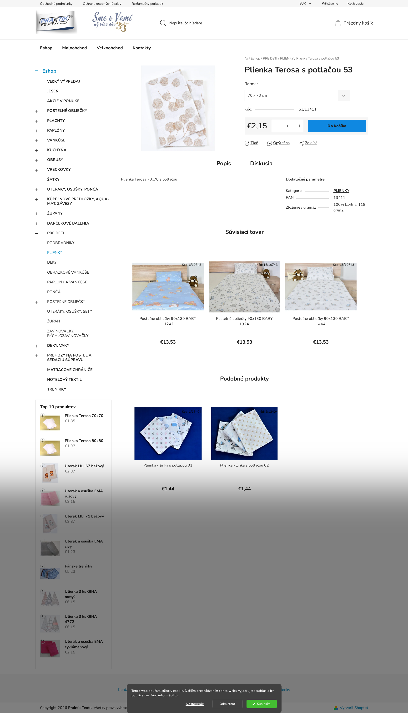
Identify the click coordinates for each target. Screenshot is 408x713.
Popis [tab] (224, 163)
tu (176, 695)
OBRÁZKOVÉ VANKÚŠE (68, 272)
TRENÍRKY (56, 389)
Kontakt (124, 689)
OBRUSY (55, 159)
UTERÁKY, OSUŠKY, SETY (69, 311)
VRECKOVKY (59, 169)
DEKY (52, 262)
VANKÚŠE (56, 140)
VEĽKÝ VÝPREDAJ (63, 81)
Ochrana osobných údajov (102, 3)
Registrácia (355, 3)
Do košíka (336, 126)
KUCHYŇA (56, 150)
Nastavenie (195, 704)
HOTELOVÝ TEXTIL (64, 379)
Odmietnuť (227, 704)
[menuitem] (46, 48)
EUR (303, 3)
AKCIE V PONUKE (63, 101)
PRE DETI (55, 233)
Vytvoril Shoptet (354, 707)
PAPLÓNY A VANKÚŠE (67, 282)
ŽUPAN (53, 321)
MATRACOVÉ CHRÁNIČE (70, 369)
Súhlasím (264, 704)
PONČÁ (54, 292)
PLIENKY (54, 252)
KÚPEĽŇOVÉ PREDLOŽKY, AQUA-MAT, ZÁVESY (78, 201)
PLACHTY (56, 120)
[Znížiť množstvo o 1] (275, 126)
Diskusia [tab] (261, 163)
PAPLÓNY (56, 130)
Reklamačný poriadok (147, 3)
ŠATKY (53, 179)
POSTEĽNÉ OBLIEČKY (67, 110)
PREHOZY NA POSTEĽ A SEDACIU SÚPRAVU (69, 357)
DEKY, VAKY (58, 345)
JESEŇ (53, 91)
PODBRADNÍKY (61, 243)
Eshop (49, 71)
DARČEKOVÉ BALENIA (68, 223)
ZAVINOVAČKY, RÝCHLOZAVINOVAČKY (68, 333)
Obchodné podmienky (56, 3)
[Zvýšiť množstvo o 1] (299, 126)
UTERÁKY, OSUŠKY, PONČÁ (72, 189)
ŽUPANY (55, 213)
